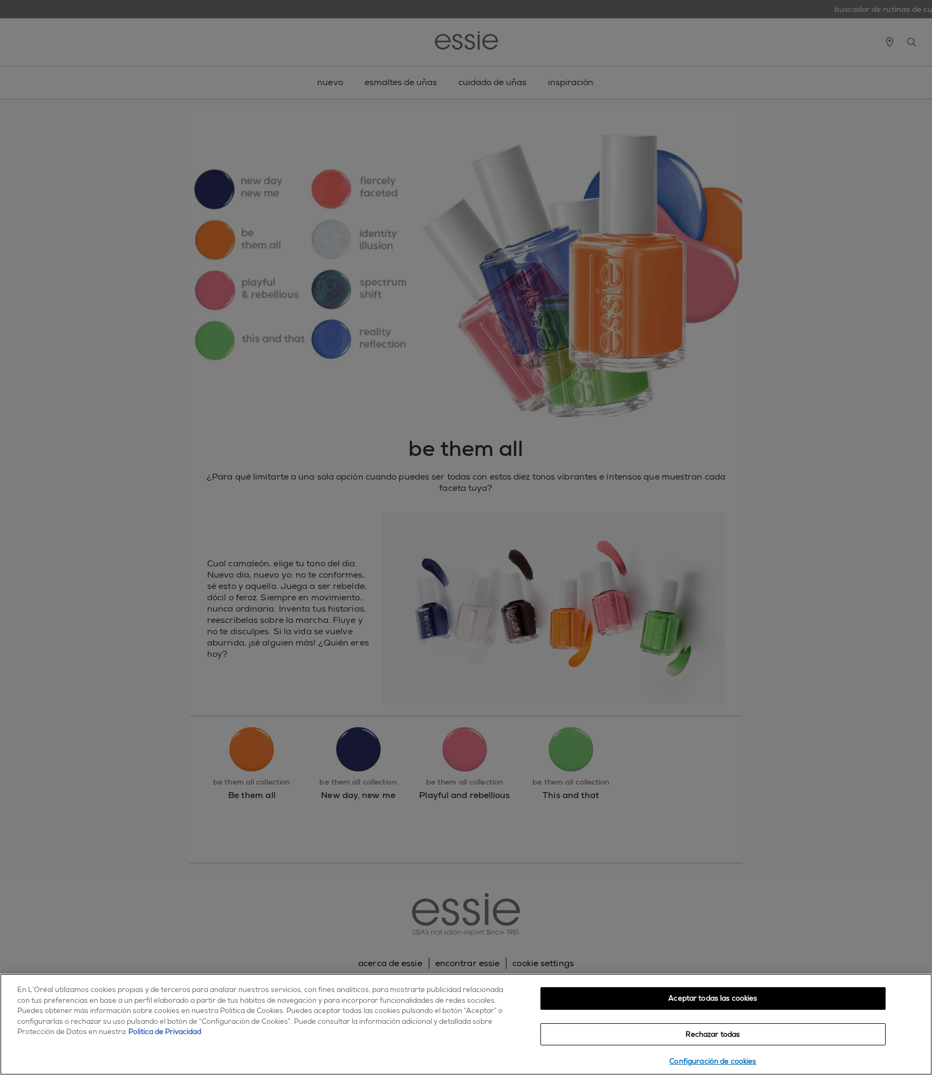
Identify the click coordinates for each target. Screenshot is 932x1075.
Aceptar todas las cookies (712, 998)
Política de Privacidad (164, 1031)
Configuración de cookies (712, 1061)
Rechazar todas (713, 1034)
